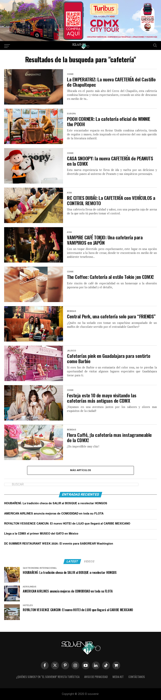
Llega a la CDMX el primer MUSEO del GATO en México (41, 533)
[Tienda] (116, 665)
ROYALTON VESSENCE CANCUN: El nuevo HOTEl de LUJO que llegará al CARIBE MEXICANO (67, 523)
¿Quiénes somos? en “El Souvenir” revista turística (48, 677)
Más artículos (80, 470)
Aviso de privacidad (96, 677)
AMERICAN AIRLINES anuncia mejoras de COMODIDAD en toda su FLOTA (53, 513)
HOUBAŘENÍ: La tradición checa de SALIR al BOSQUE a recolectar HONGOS (55, 503)
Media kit (118, 677)
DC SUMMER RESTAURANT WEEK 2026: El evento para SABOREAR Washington (58, 543)
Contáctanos (136, 677)
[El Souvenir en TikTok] (106, 665)
